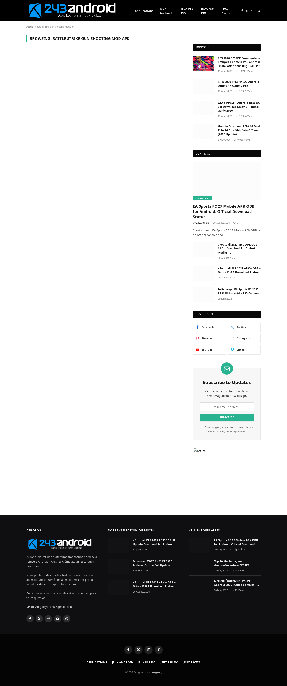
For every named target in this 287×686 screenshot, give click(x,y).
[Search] (259, 10)
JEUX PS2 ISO (187, 10)
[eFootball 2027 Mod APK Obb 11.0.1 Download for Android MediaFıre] (203, 249)
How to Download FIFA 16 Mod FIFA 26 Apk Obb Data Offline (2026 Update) (239, 130)
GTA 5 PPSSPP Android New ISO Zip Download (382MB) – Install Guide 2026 (239, 106)
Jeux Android (166, 10)
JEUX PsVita (226, 10)
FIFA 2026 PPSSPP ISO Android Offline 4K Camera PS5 (238, 83)
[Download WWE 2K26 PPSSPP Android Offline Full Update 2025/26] (118, 566)
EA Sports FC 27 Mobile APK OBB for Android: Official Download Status (223, 211)
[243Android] (75, 10)
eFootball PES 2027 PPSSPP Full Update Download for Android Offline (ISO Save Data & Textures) (156, 542)
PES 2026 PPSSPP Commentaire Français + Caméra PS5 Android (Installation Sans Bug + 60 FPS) (239, 62)
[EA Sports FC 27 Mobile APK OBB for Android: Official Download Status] (227, 181)
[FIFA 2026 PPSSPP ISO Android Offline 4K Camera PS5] (203, 86)
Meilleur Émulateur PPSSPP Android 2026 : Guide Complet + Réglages (235, 583)
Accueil (30, 26)
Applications (144, 11)
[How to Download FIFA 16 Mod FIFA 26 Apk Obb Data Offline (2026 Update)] (203, 131)
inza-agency (155, 672)
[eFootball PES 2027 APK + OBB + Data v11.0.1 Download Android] (203, 273)
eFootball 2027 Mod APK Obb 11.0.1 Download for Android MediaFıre (237, 248)
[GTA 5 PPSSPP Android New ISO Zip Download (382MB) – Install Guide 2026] (203, 108)
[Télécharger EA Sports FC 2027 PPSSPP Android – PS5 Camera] (203, 294)
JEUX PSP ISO (207, 10)
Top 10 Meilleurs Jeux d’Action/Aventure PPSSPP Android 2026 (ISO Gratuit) (232, 563)
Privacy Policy (224, 431)
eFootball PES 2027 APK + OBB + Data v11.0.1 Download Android (239, 270)
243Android (202, 222)
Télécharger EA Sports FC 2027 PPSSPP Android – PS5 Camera (238, 291)
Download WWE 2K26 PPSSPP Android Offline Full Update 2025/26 (152, 563)
